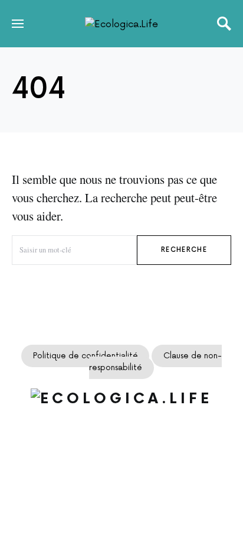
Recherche (184, 250)
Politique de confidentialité (85, 356)
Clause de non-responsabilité (155, 361)
